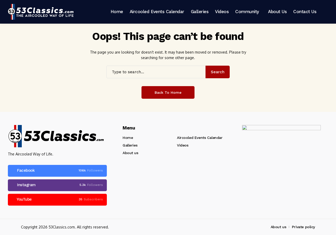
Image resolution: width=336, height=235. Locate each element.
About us (130, 153)
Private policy (303, 227)
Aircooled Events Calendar (200, 137)
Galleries (130, 145)
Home (128, 137)
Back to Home (168, 92)
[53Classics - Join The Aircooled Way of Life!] (41, 12)
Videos (182, 145)
